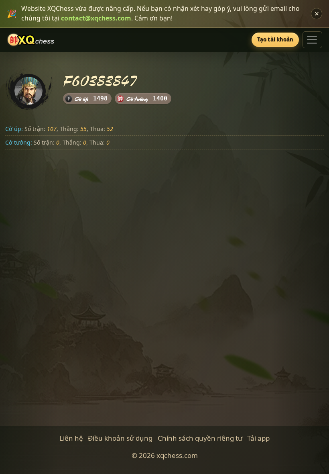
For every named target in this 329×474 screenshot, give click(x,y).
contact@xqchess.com (96, 18)
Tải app (258, 438)
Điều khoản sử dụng (120, 438)
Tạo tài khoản (275, 39)
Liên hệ (71, 438)
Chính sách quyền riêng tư (200, 438)
